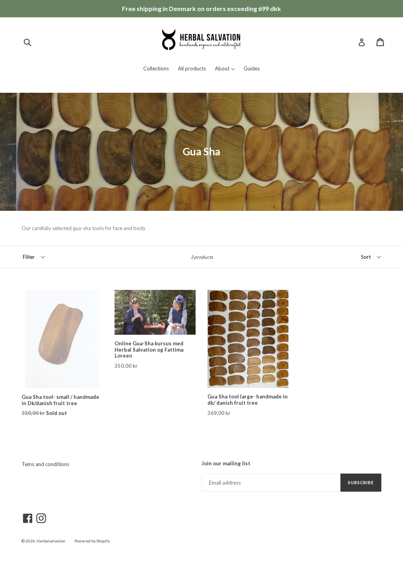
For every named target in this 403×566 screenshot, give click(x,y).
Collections (156, 68)
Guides (252, 68)
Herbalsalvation (51, 540)
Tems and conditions (45, 464)
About (226, 68)
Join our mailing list (226, 463)
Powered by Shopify (92, 540)
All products (192, 68)
